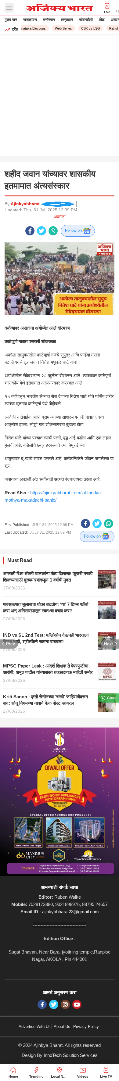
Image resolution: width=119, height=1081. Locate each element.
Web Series (60, 28)
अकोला (59, 216)
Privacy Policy (86, 1026)
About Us (62, 1026)
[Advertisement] (59, 96)
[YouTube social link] (76, 1004)
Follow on (74, 230)
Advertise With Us (35, 1026)
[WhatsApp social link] (53, 230)
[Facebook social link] (29, 230)
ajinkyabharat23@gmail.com (70, 911)
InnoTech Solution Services (71, 1055)
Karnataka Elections (28, 28)
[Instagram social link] (65, 1004)
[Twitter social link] (41, 230)
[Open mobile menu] (9, 8)
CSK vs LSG (87, 28)
